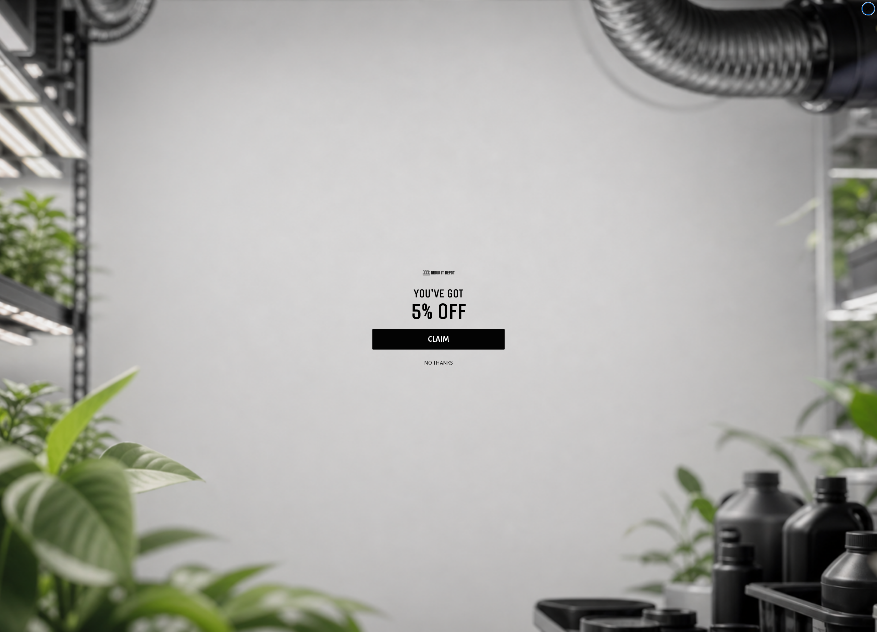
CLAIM (438, 339)
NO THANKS (438, 362)
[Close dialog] (868, 9)
